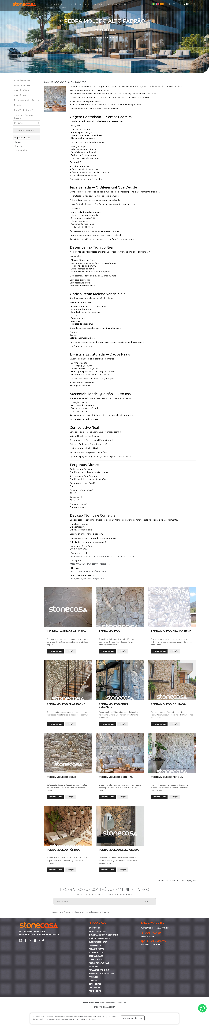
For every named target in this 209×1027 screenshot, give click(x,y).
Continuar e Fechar (132, 1018)
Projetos (18, 105)
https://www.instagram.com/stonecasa (88, 564)
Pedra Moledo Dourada (168, 704)
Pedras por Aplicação (26, 100)
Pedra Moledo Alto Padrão (106, 33)
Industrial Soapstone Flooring (103, 935)
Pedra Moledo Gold (61, 777)
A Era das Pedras (118, 4)
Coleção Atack (96, 4)
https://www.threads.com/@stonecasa (88, 571)
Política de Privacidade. (88, 1019)
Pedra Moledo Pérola (167, 777)
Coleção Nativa (77, 4)
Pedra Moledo (109, 631)
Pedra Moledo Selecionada (119, 849)
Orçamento (94, 987)
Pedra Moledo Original (116, 777)
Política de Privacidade (99, 938)
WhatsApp (163, 928)
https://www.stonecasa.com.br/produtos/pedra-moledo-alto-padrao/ (102, 556)
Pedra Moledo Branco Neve (171, 631)
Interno (19, 146)
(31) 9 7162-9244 (149, 928)
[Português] (153, 4)
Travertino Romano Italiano (23, 116)
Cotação (70, 651)
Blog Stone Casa (22, 85)
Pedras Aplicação (55, 8)
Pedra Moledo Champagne (66, 704)
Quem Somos (94, 928)
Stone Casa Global (97, 931)
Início (48, 4)
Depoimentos (95, 945)
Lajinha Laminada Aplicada (66, 631)
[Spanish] (162, 4)
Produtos (60, 4)
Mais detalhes (55, 651)
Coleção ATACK (21, 90)
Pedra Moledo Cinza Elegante (113, 705)
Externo (19, 142)
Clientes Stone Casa (98, 942)
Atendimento (95, 991)
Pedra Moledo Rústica (63, 849)
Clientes (93, 980)
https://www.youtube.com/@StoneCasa (89, 578)
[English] (158, 4)
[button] (174, 4)
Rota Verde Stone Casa (25, 110)
